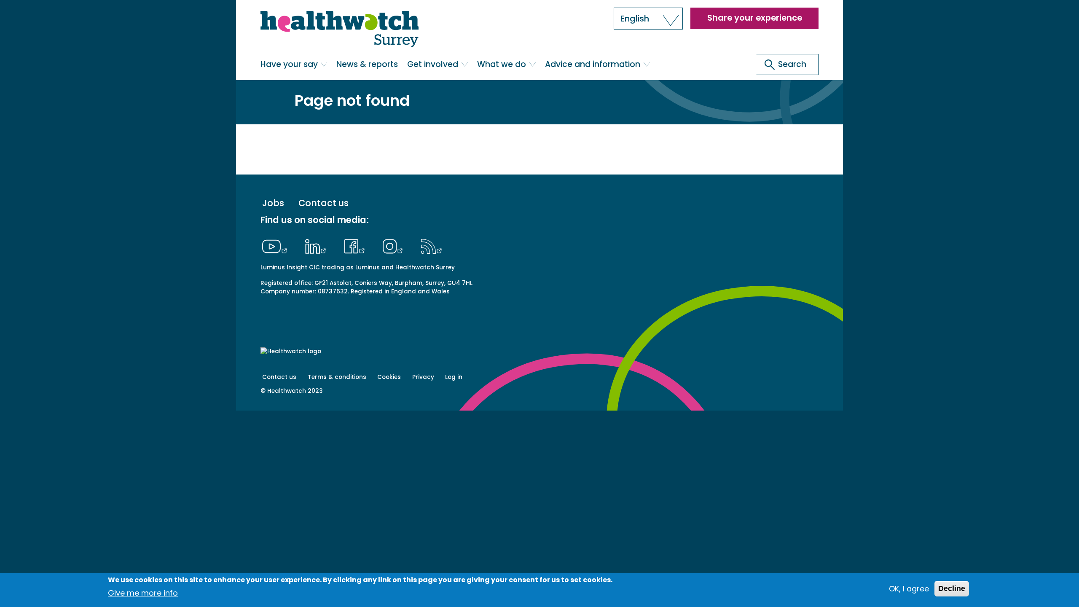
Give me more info (143, 592)
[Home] (339, 29)
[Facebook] (356, 245)
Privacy (423, 377)
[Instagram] (395, 245)
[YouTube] (276, 245)
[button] (648, 19)
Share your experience (754, 18)
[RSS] (431, 245)
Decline (951, 588)
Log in (453, 377)
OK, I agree (909, 588)
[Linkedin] (317, 245)
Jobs (273, 203)
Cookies (389, 377)
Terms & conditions (337, 377)
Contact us (323, 203)
